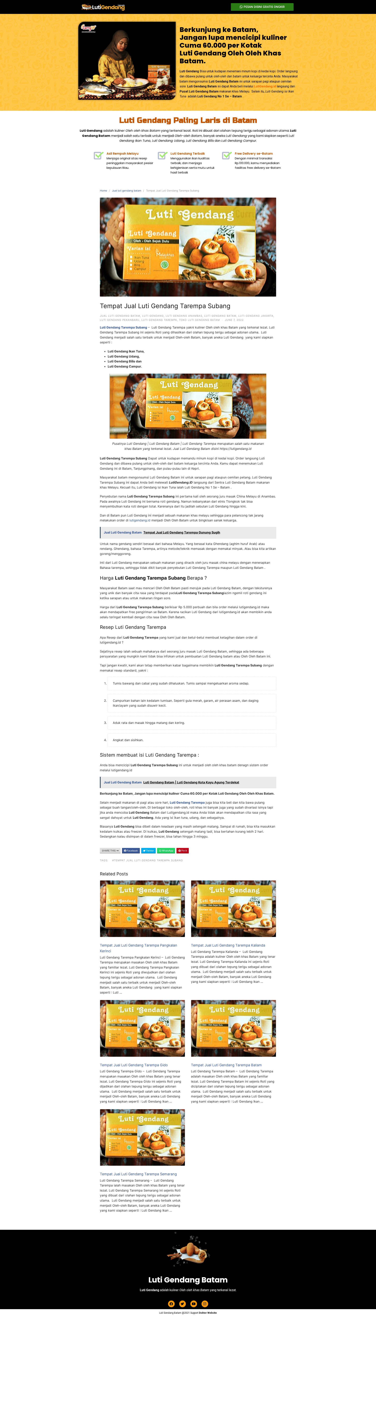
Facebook (132, 850)
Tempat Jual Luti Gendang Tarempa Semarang (138, 1174)
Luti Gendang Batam (220, 315)
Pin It (184, 850)
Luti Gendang (153, 315)
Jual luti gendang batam (126, 190)
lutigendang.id (139, 520)
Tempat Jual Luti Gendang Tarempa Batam (226, 1065)
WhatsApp (167, 850)
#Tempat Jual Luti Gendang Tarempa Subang (147, 860)
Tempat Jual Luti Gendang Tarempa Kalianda (228, 945)
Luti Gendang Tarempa (159, 319)
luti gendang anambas (184, 315)
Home (103, 190)
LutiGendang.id (265, 86)
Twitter (150, 850)
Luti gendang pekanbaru (119, 319)
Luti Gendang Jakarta (255, 315)
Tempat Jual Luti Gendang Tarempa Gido (134, 1065)
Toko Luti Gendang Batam (199, 319)
